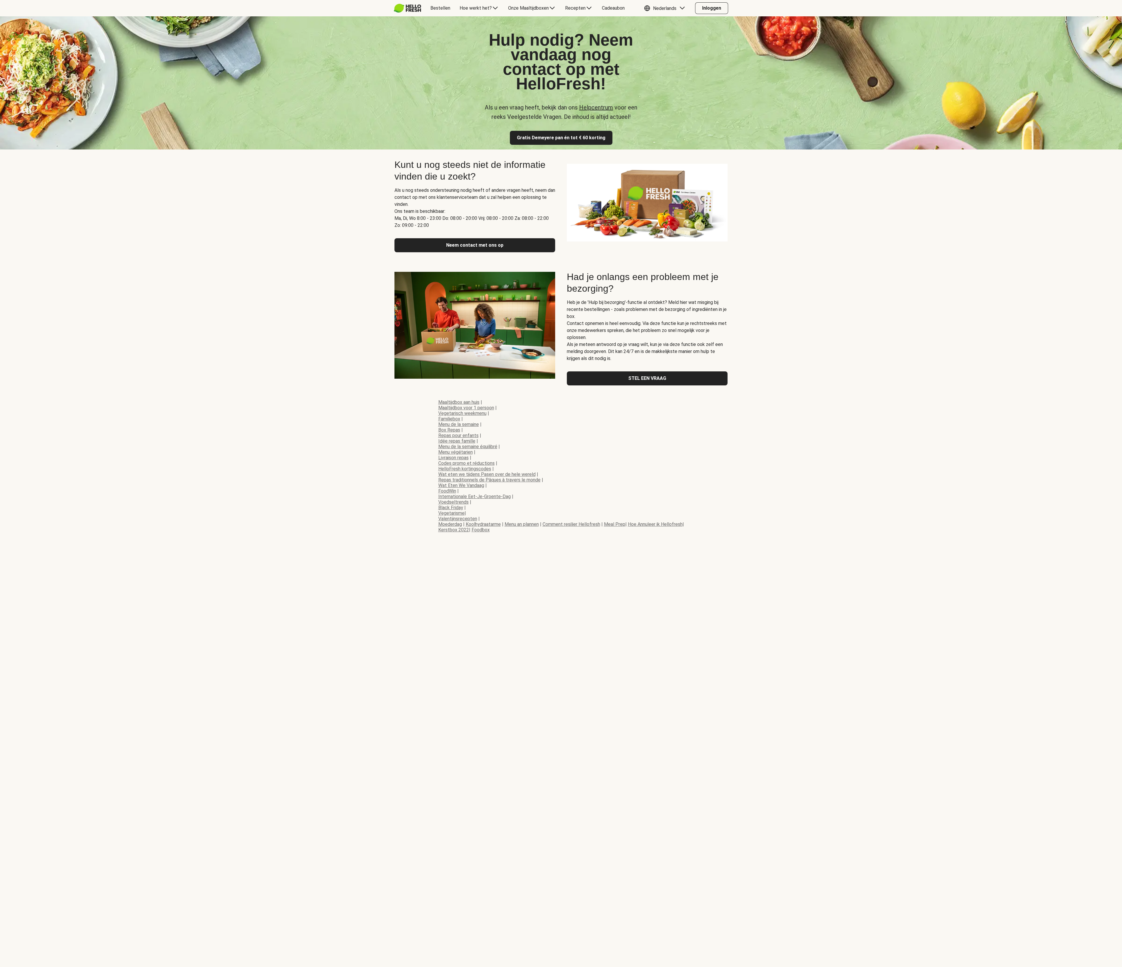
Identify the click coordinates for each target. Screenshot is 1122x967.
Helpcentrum (596, 107)
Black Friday (450, 507)
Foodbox (481, 530)
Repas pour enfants (458, 435)
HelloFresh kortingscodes (464, 469)
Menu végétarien (455, 452)
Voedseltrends (453, 502)
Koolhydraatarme (483, 524)
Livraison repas (453, 457)
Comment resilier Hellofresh (571, 524)
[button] (665, 8)
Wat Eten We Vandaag (461, 485)
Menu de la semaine (458, 424)
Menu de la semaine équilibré (467, 446)
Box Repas (449, 430)
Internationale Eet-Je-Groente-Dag (474, 496)
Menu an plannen (522, 524)
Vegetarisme (451, 513)
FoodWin (447, 491)
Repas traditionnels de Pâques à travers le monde (489, 480)
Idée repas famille (456, 441)
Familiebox (449, 419)
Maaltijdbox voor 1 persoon (466, 408)
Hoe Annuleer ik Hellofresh (655, 524)
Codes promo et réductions (466, 463)
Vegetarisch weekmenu (462, 413)
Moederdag (450, 524)
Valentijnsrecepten (457, 518)
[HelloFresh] (407, 8)
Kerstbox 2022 (453, 530)
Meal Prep (614, 524)
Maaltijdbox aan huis (458, 402)
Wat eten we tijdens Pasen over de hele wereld (487, 474)
